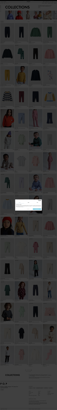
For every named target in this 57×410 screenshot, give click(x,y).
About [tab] (37, 202)
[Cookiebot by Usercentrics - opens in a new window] (38, 200)
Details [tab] (28, 202)
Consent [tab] (19, 202)
